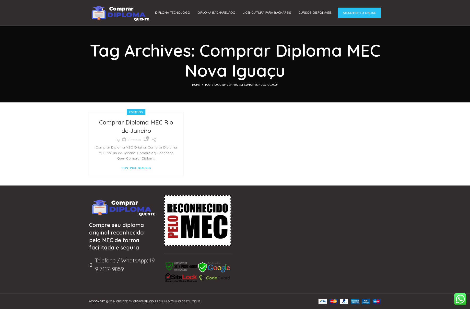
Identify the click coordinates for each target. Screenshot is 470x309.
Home (196, 85)
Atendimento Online (359, 13)
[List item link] (123, 264)
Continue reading (136, 168)
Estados (136, 112)
